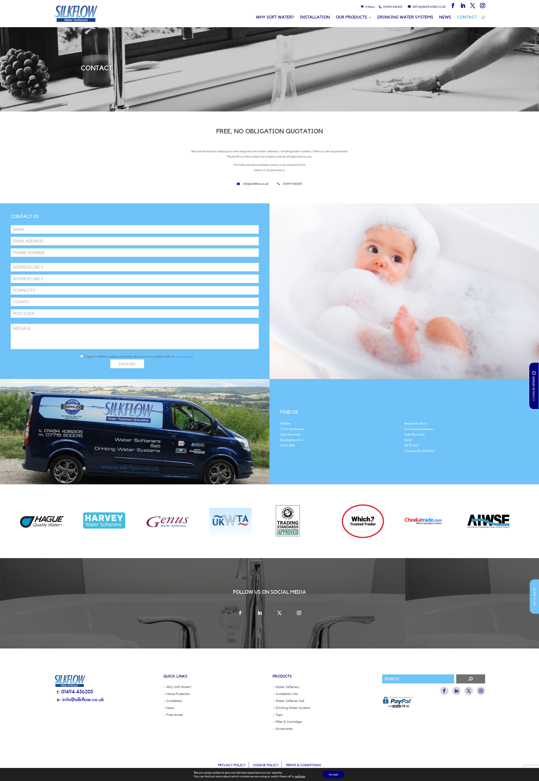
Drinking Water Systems (405, 17)
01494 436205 (292, 183)
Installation (315, 17)
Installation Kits (287, 694)
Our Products (351, 17)
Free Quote (174, 715)
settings (300, 776)
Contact (467, 17)
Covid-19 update (533, 388)
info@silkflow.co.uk (255, 183)
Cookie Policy (265, 765)
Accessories (284, 728)
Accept (333, 774)
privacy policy (184, 356)
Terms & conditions (303, 765)
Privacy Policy (231, 765)
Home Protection (178, 694)
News (445, 17)
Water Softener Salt (290, 701)
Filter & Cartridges (289, 721)
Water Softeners (287, 687)
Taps (279, 715)
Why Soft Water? (275, 17)
